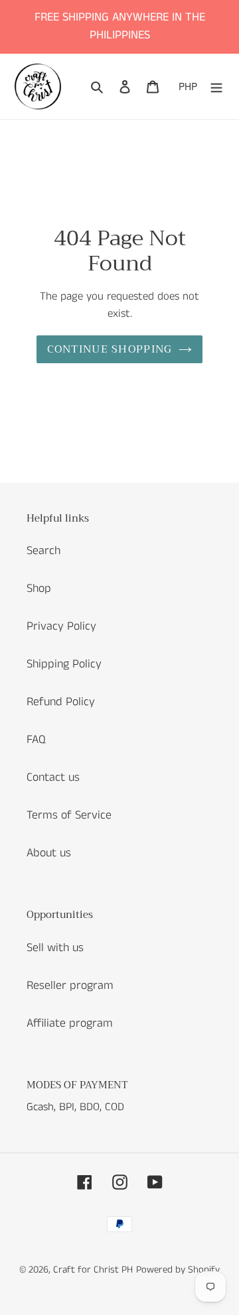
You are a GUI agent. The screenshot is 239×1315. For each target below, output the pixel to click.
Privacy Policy (61, 626)
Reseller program (70, 985)
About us (49, 853)
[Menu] (216, 86)
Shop (39, 588)
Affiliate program (70, 1023)
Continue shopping (110, 349)
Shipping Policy (64, 664)
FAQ (36, 739)
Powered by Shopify (178, 1270)
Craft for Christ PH (93, 1270)
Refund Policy (61, 702)
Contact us (53, 777)
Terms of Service (69, 815)
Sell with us (55, 947)
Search (43, 550)
